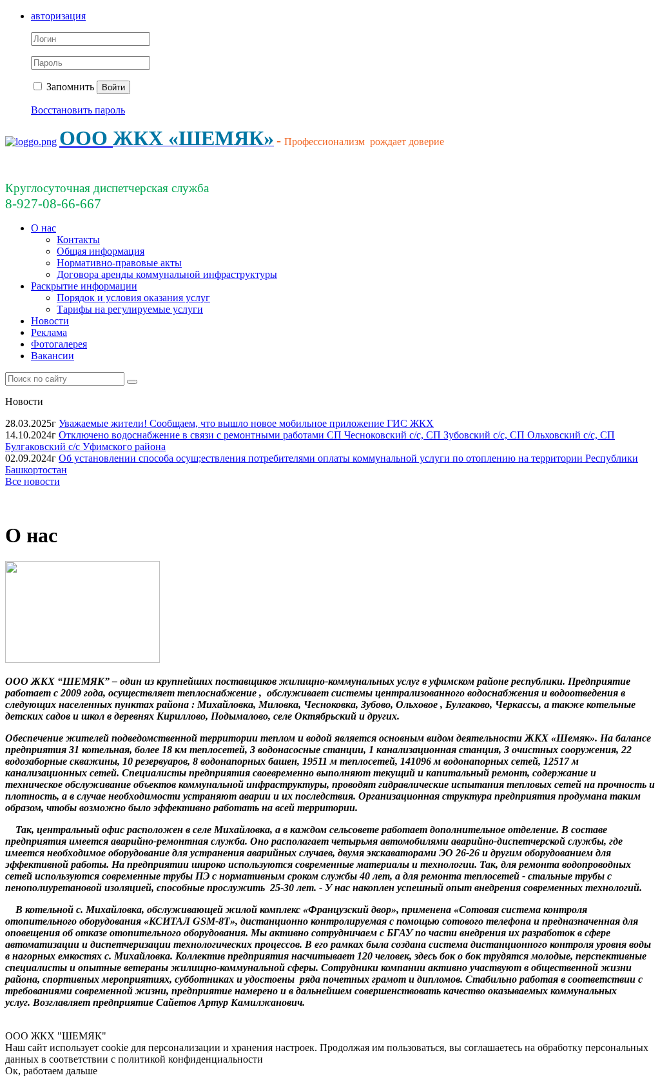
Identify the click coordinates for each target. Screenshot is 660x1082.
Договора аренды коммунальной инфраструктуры (167, 274)
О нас (43, 227)
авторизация (58, 15)
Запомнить (69, 86)
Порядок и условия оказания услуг (133, 297)
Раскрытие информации (84, 285)
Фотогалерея (59, 344)
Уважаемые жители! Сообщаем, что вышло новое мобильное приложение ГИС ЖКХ (246, 423)
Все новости (32, 481)
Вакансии (52, 355)
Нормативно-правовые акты (119, 262)
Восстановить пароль (78, 109)
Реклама (49, 332)
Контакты (78, 239)
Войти (113, 87)
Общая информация (100, 251)
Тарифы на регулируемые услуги (130, 309)
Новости (50, 320)
